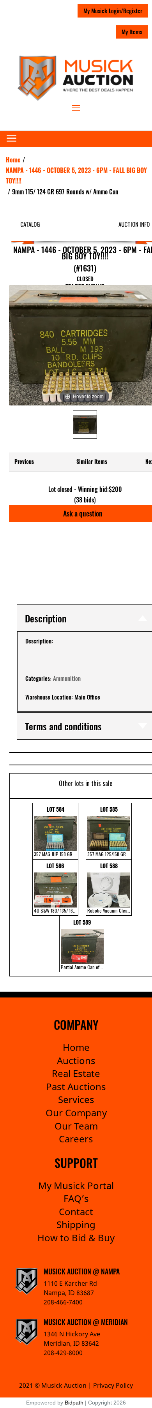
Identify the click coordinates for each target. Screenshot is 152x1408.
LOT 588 (109, 888)
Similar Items (91, 461)
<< (14, 887)
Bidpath (74, 1402)
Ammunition (67, 678)
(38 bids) (85, 499)
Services (76, 1099)
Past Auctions (76, 1086)
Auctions (76, 1060)
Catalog (30, 224)
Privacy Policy (113, 1385)
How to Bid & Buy (76, 1237)
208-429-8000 (63, 1352)
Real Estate (76, 1073)
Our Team (76, 1125)
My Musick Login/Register (112, 10)
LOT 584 (56, 831)
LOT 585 (109, 831)
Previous (24, 461)
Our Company (76, 1112)
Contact (76, 1211)
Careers (76, 1138)
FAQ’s (76, 1198)
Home (76, 1047)
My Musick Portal (76, 1185)
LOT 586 (56, 888)
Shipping (76, 1224)
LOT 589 (83, 944)
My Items (132, 31)
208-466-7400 (63, 1302)
